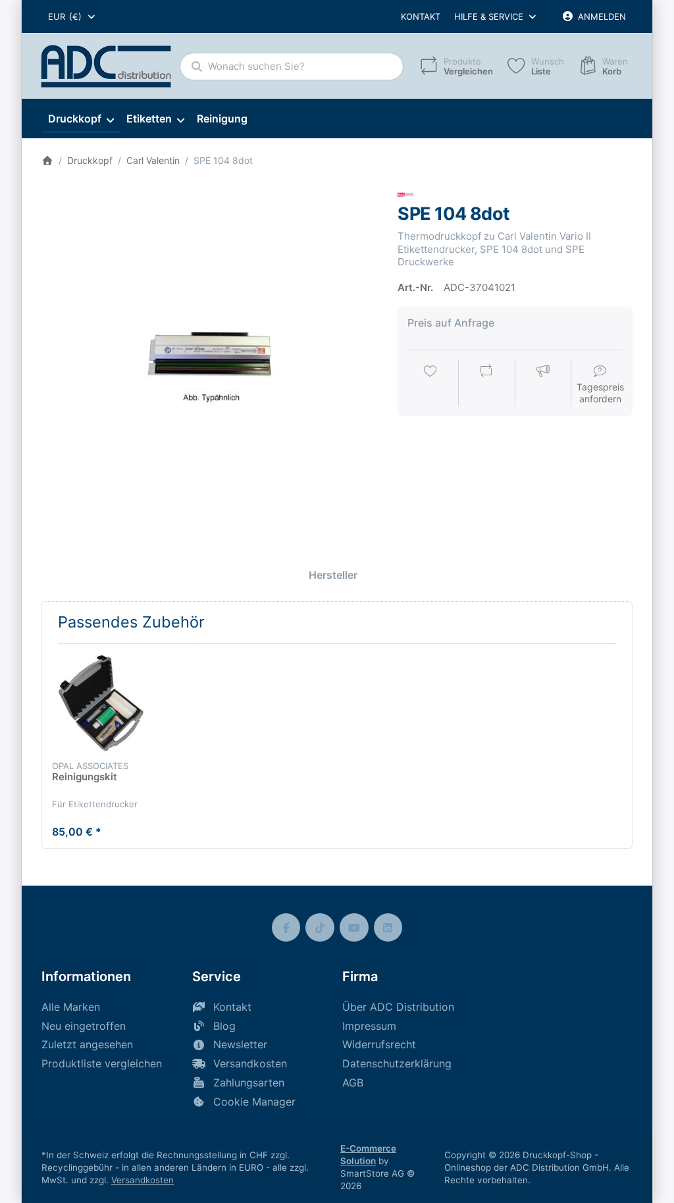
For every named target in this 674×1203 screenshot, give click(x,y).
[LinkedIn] (388, 927)
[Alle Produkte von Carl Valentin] (405, 194)
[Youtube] (354, 927)
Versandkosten (142, 1180)
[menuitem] (80, 119)
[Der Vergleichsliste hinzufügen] (486, 384)
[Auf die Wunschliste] (430, 384)
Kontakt (420, 16)
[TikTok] (319, 927)
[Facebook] (286, 927)
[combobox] (72, 16)
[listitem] (209, 355)
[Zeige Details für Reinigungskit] (101, 703)
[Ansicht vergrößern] (209, 355)
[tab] (333, 574)
